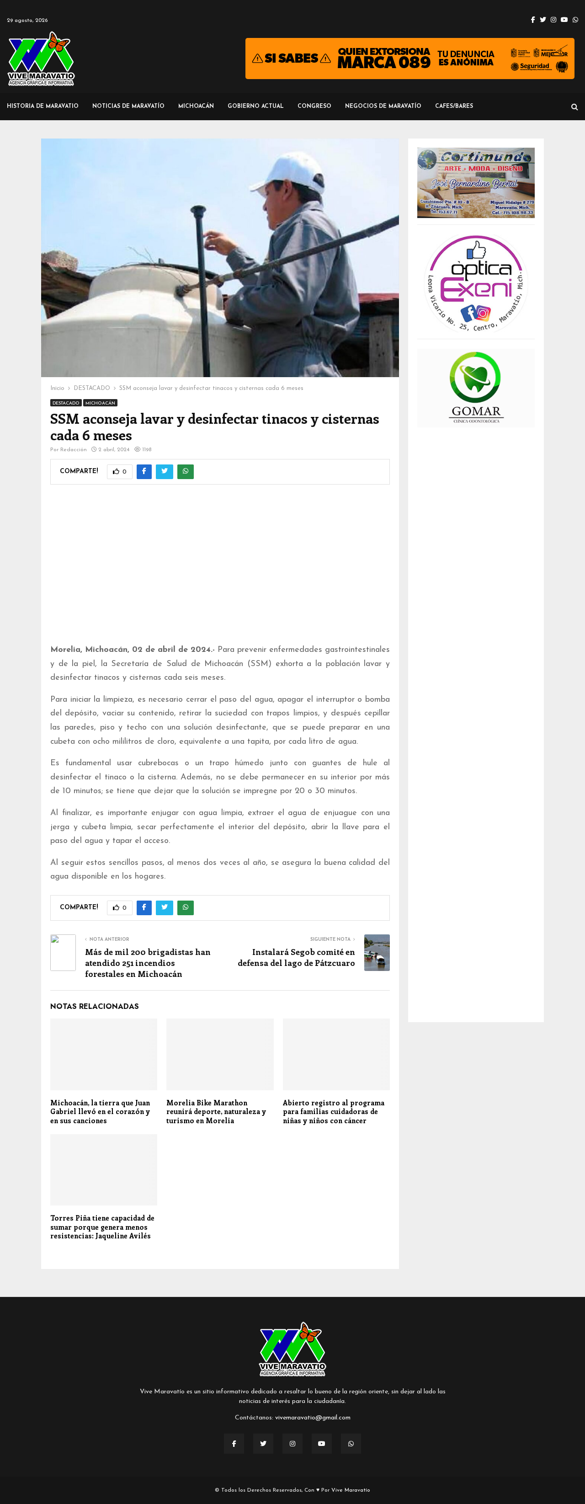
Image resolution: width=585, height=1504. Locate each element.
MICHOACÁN (196, 106)
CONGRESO (314, 106)
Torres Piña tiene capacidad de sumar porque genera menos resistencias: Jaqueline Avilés (102, 1226)
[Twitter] (263, 1444)
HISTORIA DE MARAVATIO (43, 106)
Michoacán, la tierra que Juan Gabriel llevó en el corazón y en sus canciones (100, 1111)
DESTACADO (66, 403)
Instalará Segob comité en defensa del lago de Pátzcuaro (296, 957)
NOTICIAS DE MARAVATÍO (128, 106)
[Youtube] (322, 1444)
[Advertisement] (220, 570)
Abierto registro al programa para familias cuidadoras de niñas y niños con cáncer (333, 1111)
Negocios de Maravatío (383, 106)
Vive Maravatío (350, 1490)
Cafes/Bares (454, 106)
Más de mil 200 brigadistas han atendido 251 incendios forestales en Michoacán (148, 962)
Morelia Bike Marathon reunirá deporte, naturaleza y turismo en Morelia (216, 1111)
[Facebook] (234, 1444)
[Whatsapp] (351, 1444)
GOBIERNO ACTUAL (256, 106)
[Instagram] (292, 1444)
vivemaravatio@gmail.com (313, 1417)
